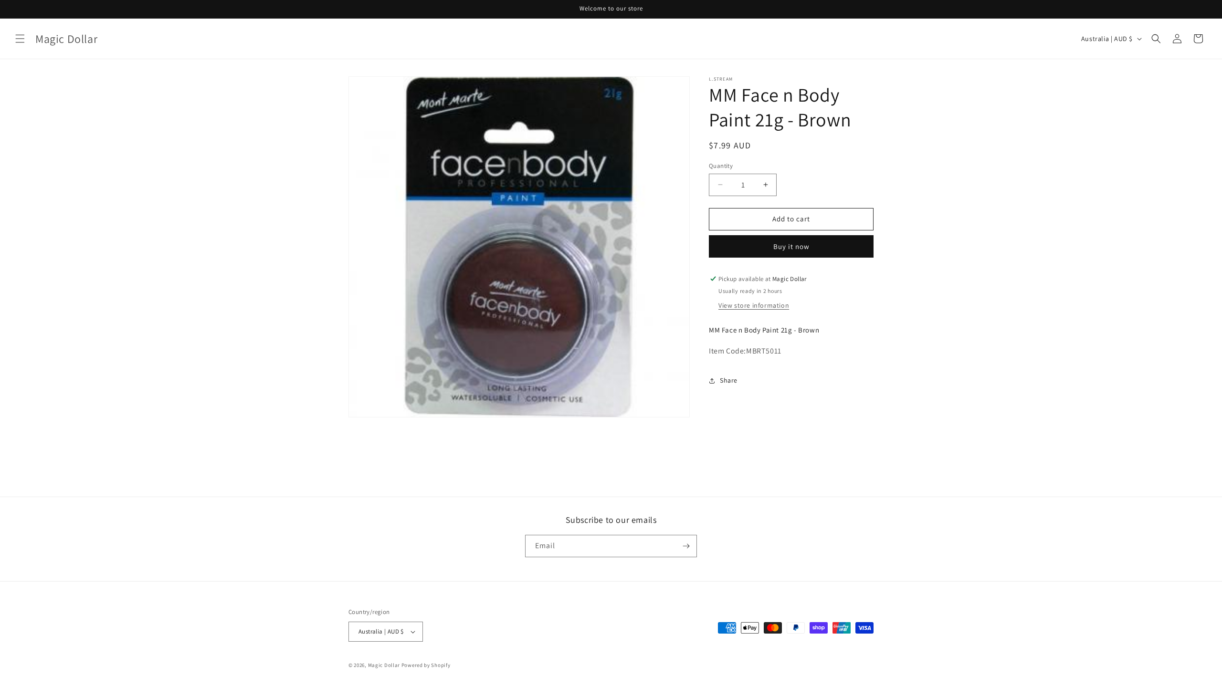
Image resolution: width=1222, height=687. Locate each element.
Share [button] (728, 380)
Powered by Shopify (426, 665)
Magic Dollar (384, 665)
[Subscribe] (685, 546)
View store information (753, 305)
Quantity (721, 166)
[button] (20, 38)
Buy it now (791, 246)
